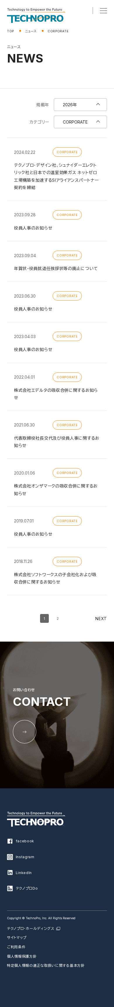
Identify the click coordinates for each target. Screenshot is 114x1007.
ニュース (31, 31)
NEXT (101, 618)
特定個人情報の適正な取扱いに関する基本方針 (46, 965)
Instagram (25, 857)
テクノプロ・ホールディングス (30, 928)
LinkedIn (24, 873)
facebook (25, 841)
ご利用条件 (16, 947)
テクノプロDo (27, 888)
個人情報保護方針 (22, 956)
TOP (10, 31)
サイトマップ (17, 937)
